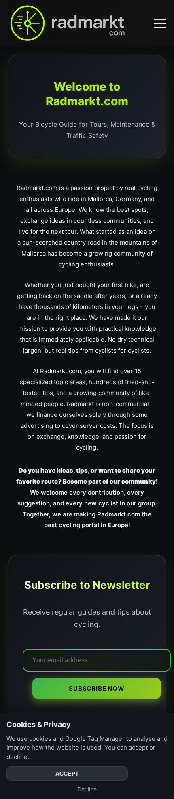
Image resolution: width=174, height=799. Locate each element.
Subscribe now (96, 688)
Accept (67, 773)
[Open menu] (160, 23)
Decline (87, 789)
